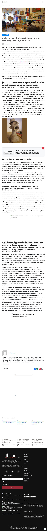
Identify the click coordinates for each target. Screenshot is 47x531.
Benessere (6, 34)
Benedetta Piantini (24, 62)
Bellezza (26, 468)
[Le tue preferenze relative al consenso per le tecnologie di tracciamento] (45, 529)
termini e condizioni (6, 484)
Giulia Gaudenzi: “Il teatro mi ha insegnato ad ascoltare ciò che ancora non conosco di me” (12, 495)
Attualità (26, 456)
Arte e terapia (27, 471)
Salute (25, 454)
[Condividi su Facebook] (35, 369)
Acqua (25, 470)
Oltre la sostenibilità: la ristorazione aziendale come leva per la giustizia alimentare (12, 504)
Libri (25, 459)
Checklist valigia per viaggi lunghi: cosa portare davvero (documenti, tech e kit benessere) (11, 514)
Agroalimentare (28, 476)
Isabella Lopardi (8, 44)
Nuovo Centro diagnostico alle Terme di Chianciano (8, 441)
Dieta (25, 480)
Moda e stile (27, 473)
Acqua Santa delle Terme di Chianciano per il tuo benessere (37, 441)
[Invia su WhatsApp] (37, 369)
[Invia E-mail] (40, 369)
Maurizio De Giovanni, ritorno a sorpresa (24, 150)
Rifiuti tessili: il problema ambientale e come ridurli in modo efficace (12, 500)
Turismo (26, 461)
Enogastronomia (28, 475)
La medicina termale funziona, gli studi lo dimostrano (23, 441)
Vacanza (26, 481)
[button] (43, 2)
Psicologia (26, 478)
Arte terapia (6, 364)
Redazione (6, 444)
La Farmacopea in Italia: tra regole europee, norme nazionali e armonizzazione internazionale (12, 508)
